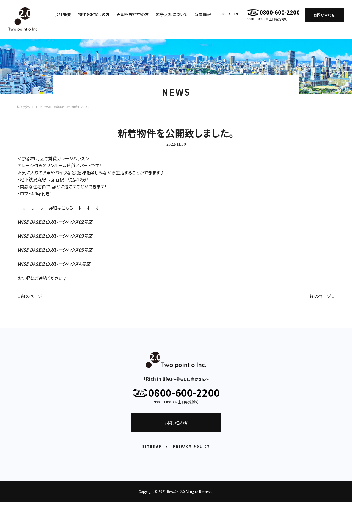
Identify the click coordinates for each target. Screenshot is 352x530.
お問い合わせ (324, 15)
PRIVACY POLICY (191, 446)
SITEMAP (152, 446)
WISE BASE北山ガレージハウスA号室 (54, 263)
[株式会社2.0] (23, 19)
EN (236, 14)
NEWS (44, 107)
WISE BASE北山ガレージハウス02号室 (55, 221)
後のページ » (322, 296)
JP (223, 14)
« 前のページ (30, 296)
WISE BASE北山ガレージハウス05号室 (55, 249)
